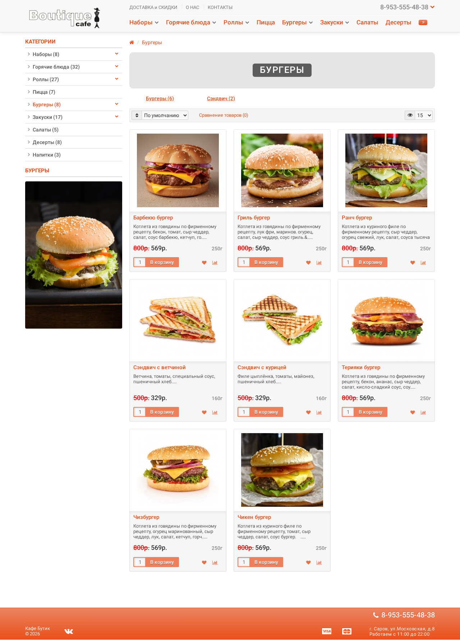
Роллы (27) (46, 79)
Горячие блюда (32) (56, 67)
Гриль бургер (254, 217)
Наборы (141, 22)
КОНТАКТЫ (220, 7)
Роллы (233, 22)
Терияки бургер (361, 367)
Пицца (266, 22)
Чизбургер (146, 517)
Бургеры (294, 22)
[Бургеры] (73, 255)
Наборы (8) (46, 54)
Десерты (398, 22)
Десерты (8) (47, 142)
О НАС (192, 7)
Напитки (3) (47, 155)
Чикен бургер (254, 517)
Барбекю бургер (153, 217)
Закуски (331, 22)
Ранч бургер (357, 217)
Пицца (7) (44, 92)
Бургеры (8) (47, 104)
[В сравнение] (214, 262)
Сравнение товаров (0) (223, 115)
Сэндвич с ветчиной (159, 367)
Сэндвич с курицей (262, 367)
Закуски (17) (48, 117)
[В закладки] (204, 262)
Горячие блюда (188, 22)
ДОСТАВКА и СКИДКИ (153, 7)
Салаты (367, 22)
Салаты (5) (46, 130)
